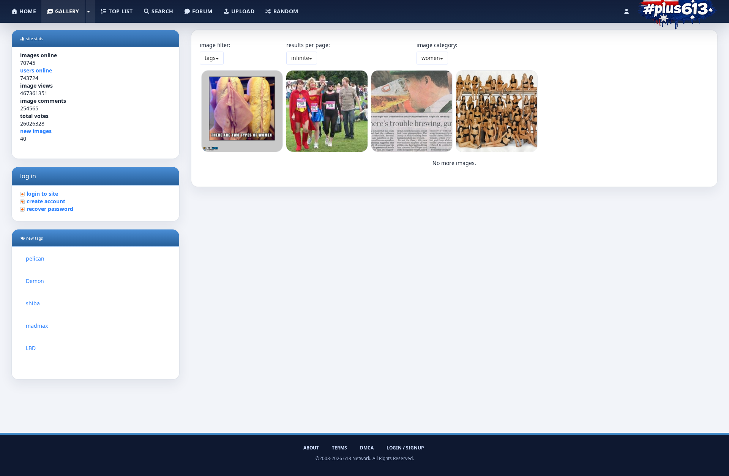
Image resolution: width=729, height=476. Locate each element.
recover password (50, 208)
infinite (300, 57)
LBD (31, 348)
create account (46, 201)
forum (202, 11)
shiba (33, 303)
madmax (37, 325)
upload (242, 11)
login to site (42, 193)
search (161, 11)
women (430, 57)
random (284, 11)
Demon (35, 280)
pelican (35, 258)
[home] (676, 9)
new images (36, 131)
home (27, 11)
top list (120, 11)
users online (36, 70)
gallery (66, 11)
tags (210, 57)
